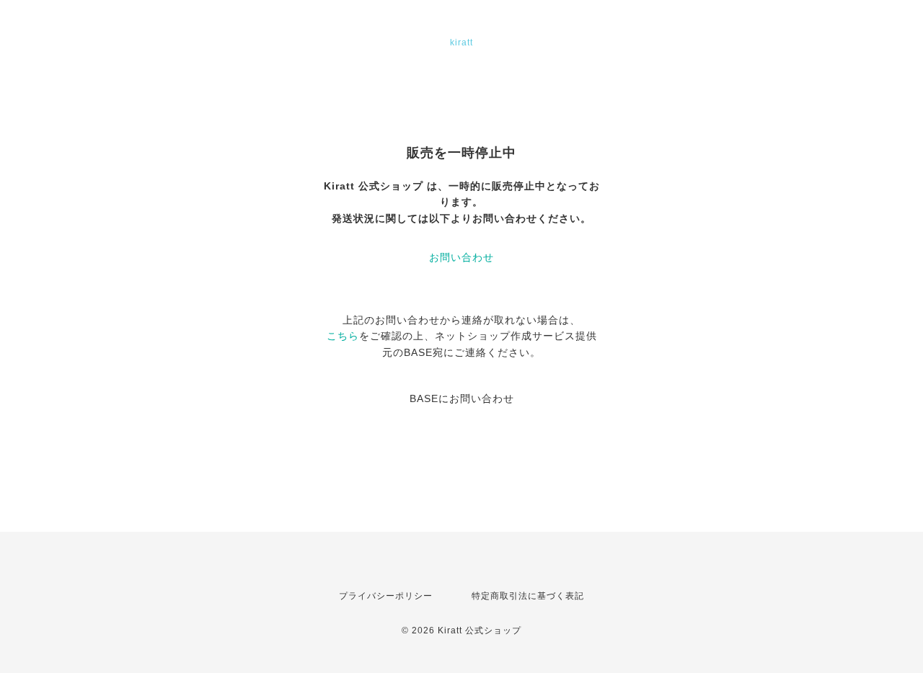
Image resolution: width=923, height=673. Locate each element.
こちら (343, 336)
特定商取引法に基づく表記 (528, 596)
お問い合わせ (461, 257)
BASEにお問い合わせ (462, 398)
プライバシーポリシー (386, 596)
